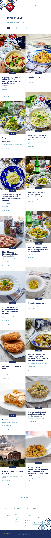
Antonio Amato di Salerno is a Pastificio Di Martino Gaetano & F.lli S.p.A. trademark (31, 533)
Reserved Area (7, 533)
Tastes (24, 28)
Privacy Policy (20, 534)
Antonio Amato (21, 5)
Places (18, 28)
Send (45, 522)
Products (28, 5)
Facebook (28, 515)
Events (36, 28)
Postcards (30, 28)
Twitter (28, 517)
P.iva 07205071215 (28, 534)
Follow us (25, 508)
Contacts (43, 5)
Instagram (28, 520)
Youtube (28, 518)
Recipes (13, 28)
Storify (27, 522)
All (8, 28)
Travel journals (35, 5)
